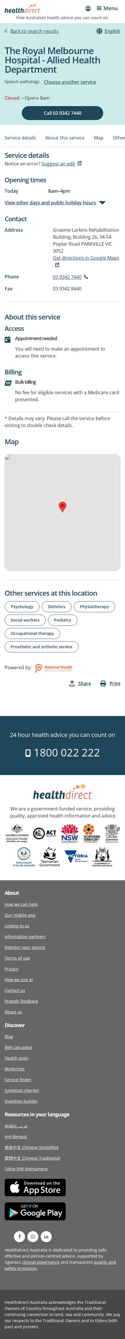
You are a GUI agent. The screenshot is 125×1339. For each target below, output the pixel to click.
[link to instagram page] (32, 1236)
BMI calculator (19, 1047)
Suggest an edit (58, 163)
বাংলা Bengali (16, 1136)
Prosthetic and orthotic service (41, 646)
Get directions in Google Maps (86, 258)
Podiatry (62, 620)
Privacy (11, 969)
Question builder (21, 1101)
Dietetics (56, 606)
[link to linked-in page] (46, 1236)
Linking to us (17, 926)
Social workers (25, 620)
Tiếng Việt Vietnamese (26, 1169)
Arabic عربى (16, 1126)
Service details (20, 138)
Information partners (25, 936)
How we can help (21, 904)
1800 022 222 (65, 752)
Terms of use (17, 958)
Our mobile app (20, 915)
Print (115, 683)
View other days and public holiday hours (50, 202)
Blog (9, 1036)
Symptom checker (22, 1090)
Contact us (15, 990)
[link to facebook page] (19, 1236)
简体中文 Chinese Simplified (31, 1147)
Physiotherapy (94, 606)
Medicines (15, 1069)
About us (13, 1012)
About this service (65, 138)
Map (98, 138)
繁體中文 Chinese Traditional (32, 1158)
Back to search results (34, 31)
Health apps (16, 1058)
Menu (110, 8)
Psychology (22, 606)
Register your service (25, 947)
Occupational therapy (32, 633)
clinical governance (41, 1262)
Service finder (18, 1079)
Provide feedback (21, 1001)
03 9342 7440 (67, 277)
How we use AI (19, 979)
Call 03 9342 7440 (62, 113)
